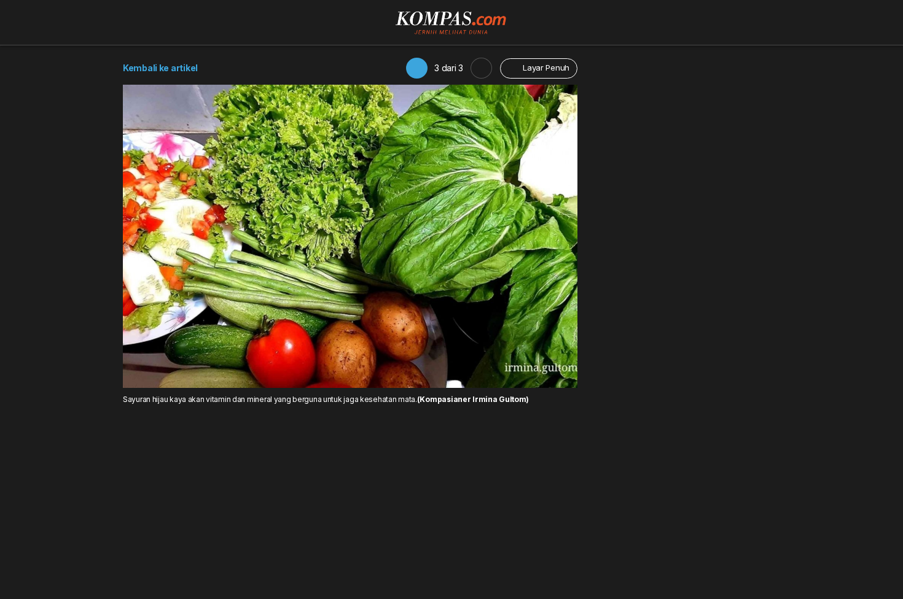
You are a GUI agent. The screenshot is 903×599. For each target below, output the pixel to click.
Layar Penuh (544, 67)
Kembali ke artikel (160, 68)
